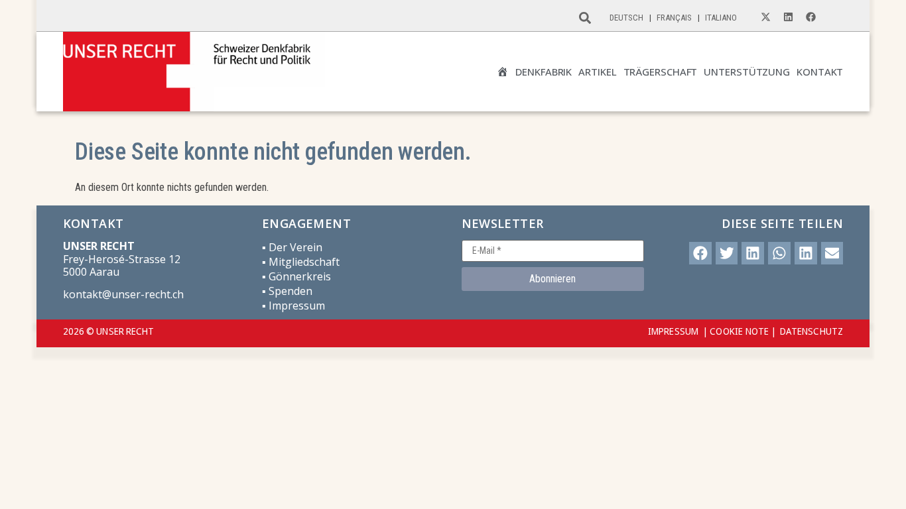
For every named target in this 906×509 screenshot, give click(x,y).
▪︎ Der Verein (292, 247)
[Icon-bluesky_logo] (833, 17)
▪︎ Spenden (287, 291)
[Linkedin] (788, 17)
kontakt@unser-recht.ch (123, 294)
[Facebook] (810, 17)
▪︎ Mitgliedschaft (301, 261)
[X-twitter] (765, 17)
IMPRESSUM (673, 331)
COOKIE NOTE (739, 331)
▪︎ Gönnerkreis (296, 276)
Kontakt (820, 72)
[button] (700, 253)
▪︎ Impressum (293, 305)
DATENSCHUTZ (811, 331)
